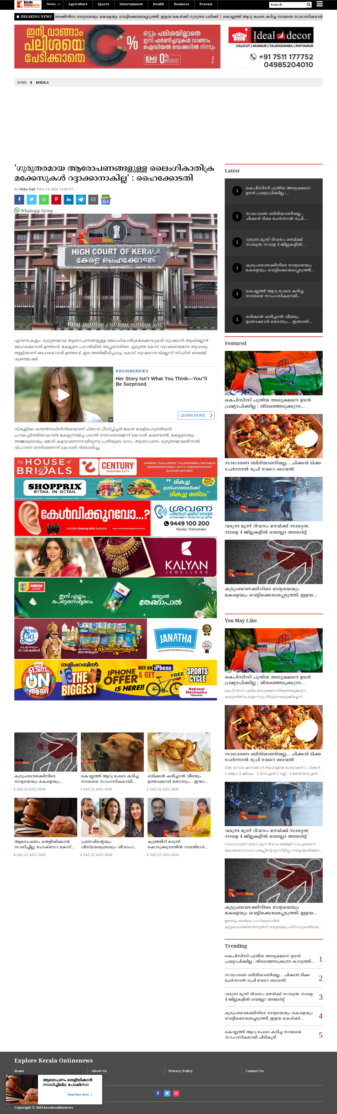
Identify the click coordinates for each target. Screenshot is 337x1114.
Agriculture (78, 4)
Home (22, 83)
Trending (236, 946)
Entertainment (131, 4)
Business (181, 4)
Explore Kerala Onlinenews (53, 1061)
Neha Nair (27, 189)
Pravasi (205, 4)
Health (158, 4)
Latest (232, 171)
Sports (103, 4)
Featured (235, 344)
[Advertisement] (168, 126)
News (51, 4)
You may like (241, 621)
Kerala (42, 83)
